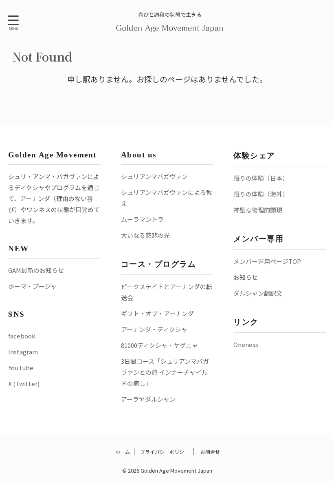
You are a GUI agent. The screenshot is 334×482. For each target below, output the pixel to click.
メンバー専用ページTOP (267, 261)
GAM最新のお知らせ (36, 270)
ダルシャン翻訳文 (257, 293)
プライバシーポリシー (164, 451)
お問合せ (209, 451)
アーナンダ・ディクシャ (154, 329)
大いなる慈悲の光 (145, 235)
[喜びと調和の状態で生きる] (170, 26)
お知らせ (245, 277)
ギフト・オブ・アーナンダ (157, 313)
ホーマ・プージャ (32, 286)
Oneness (245, 344)
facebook (21, 336)
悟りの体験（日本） (260, 178)
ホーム (122, 451)
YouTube (20, 367)
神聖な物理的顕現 (257, 210)
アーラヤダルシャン (148, 399)
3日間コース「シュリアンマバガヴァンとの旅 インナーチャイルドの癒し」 (165, 372)
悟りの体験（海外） (260, 194)
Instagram (23, 351)
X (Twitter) (24, 383)
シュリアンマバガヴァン (154, 176)
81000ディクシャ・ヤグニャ (159, 345)
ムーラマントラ (142, 219)
